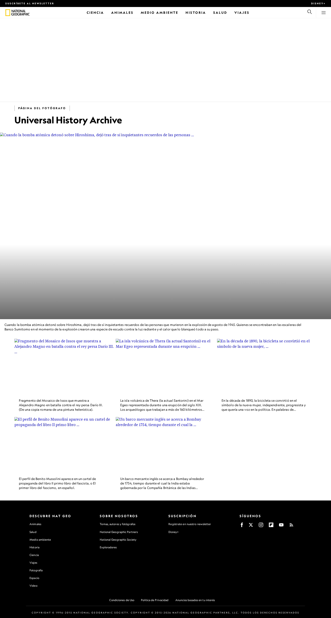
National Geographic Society (118, 539)
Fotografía (36, 570)
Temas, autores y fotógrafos (117, 524)
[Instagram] (261, 526)
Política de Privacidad (154, 600)
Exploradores (108, 547)
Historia (34, 547)
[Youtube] (281, 526)
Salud (32, 532)
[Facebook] (242, 526)
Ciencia (34, 555)
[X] (251, 526)
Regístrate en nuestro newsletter (189, 524)
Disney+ (318, 3)
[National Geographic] (7, 12)
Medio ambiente (40, 539)
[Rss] (291, 526)
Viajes (33, 562)
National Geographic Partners (119, 532)
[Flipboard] (271, 526)
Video (33, 585)
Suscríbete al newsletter (29, 3)
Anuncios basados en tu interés (195, 600)
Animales (35, 524)
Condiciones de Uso (121, 600)
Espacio (34, 578)
